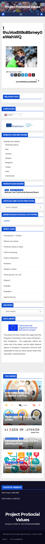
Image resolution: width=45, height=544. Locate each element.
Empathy (7, 286)
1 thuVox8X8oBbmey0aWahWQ (29, 81)
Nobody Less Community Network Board (22, 192)
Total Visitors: (7, 499)
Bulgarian (9, 162)
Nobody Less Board (17, 190)
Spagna (8, 158)
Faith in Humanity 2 (11, 258)
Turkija (7, 167)
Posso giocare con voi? (13, 275)
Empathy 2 (8, 291)
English (10, 115)
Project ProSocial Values (22, 7)
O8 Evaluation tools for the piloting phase (21, 442)
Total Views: (6, 493)
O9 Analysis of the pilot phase (19, 418)
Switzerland (9, 176)
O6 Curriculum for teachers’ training (22, 466)
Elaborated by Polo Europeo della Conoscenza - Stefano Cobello (22, 534)
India (7, 171)
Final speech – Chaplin (12, 236)
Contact (4, 539)
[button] (38, 14)
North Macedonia (11, 145)
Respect (7, 280)
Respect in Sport (10, 269)
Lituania (8, 154)
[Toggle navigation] (21, 14)
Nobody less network (12, 141)
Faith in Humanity (10, 252)
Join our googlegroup (16, 539)
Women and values (11, 241)
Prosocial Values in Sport (13, 247)
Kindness (7, 263)
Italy (6, 149)
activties (7, 220)
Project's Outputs (11, 390)
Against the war (10, 297)
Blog (6, 190)
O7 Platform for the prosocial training (17, 394)
